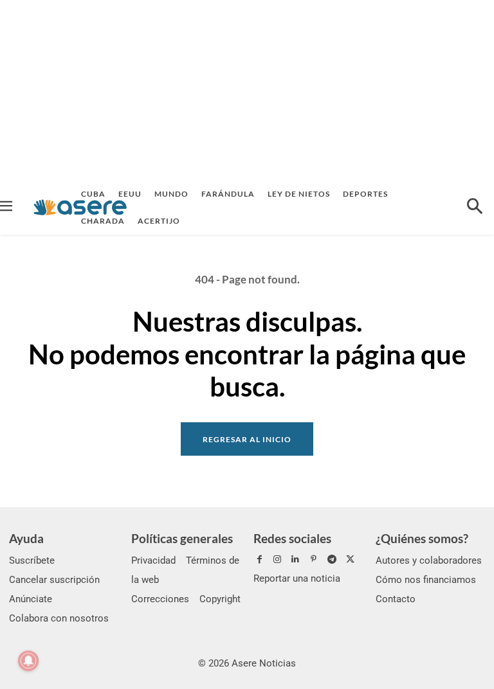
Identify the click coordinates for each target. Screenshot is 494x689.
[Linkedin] (295, 560)
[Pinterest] (314, 560)
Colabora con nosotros (59, 618)
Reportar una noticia (296, 578)
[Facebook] (259, 560)
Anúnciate (30, 599)
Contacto (396, 599)
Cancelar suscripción (54, 580)
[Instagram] (277, 560)
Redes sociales (292, 538)
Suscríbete (32, 560)
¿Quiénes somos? (422, 538)
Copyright (220, 599)
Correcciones (160, 599)
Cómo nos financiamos (426, 580)
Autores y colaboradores (429, 560)
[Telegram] (332, 560)
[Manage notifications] (28, 660)
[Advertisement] (247, 90)
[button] (474, 207)
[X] (350, 560)
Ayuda (26, 538)
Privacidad (153, 560)
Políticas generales (182, 538)
